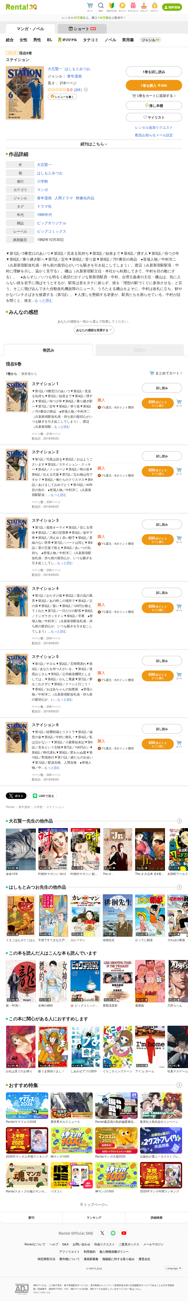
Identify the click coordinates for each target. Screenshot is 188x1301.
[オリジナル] (67, 40)
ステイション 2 (45, 452)
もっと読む (44, 300)
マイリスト (156, 117)
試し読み (162, 388)
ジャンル (148, 39)
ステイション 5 (45, 656)
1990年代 (44, 214)
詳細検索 (157, 1217)
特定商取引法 (46, 1259)
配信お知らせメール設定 (154, 134)
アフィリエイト (69, 1251)
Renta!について (35, 1244)
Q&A (65, 1244)
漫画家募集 (91, 1259)
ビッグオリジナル (51, 222)
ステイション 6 (45, 724)
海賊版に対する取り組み (118, 1259)
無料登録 (174, 7)
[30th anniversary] (33, 7)
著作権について (69, 1259)
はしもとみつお (77, 68)
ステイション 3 (45, 520)
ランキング (94, 1217)
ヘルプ (53, 1244)
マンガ (42, 189)
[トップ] (17, 7)
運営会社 (144, 1259)
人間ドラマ (64, 197)
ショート (84, 28)
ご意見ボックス (129, 1244)
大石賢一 (55, 68)
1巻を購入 (154, 85)
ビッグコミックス (51, 231)
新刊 (31, 1217)
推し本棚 (156, 105)
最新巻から (29, 373)
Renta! (10, 807)
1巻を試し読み (154, 71)
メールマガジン (153, 1244)
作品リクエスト (104, 1244)
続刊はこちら (92, 144)
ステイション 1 (45, 383)
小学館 (42, 181)
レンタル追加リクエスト (154, 127)
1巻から (11, 373)
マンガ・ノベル (30, 28)
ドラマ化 (44, 206)
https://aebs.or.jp (41, 1292)
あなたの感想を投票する (92, 330)
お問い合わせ (81, 1244)
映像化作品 (85, 197)
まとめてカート (167, 372)
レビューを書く (64, 97)
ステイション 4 (45, 588)
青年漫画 (74, 75)
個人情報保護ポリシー (114, 1251)
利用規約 (89, 1251)
